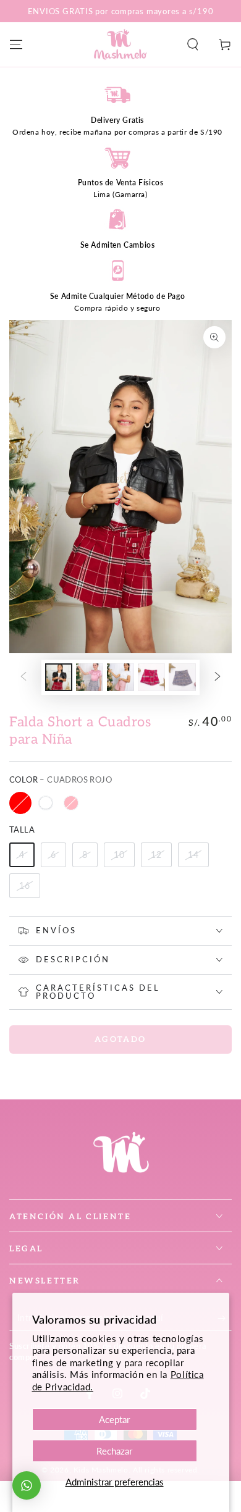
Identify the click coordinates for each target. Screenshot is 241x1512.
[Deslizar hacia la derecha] (217, 677)
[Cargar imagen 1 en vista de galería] (58, 677)
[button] (193, 44)
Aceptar (114, 1419)
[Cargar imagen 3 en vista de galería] (120, 677)
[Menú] (16, 44)
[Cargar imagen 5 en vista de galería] (182, 677)
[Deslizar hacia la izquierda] (23, 677)
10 (119, 854)
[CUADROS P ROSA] (71, 803)
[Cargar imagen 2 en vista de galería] (89, 677)
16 (24, 885)
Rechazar (114, 1450)
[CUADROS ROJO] (20, 803)
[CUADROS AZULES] (46, 803)
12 (156, 854)
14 (193, 854)
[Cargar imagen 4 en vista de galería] (151, 677)
